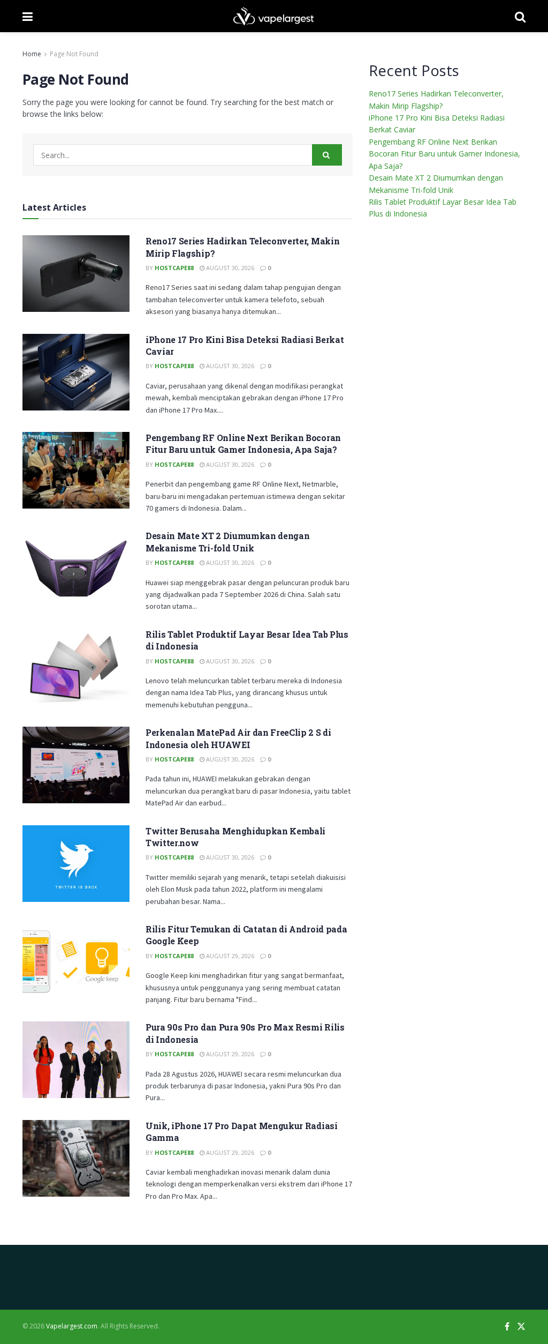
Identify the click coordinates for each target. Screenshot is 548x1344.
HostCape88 (174, 268)
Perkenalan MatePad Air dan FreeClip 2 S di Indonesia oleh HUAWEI (238, 738)
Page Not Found (74, 53)
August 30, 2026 (229, 268)
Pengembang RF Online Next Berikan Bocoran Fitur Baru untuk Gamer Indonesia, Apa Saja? (243, 443)
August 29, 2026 (229, 956)
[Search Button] (327, 155)
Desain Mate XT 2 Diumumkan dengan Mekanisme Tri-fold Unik (227, 541)
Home (31, 53)
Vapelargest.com (71, 1326)
